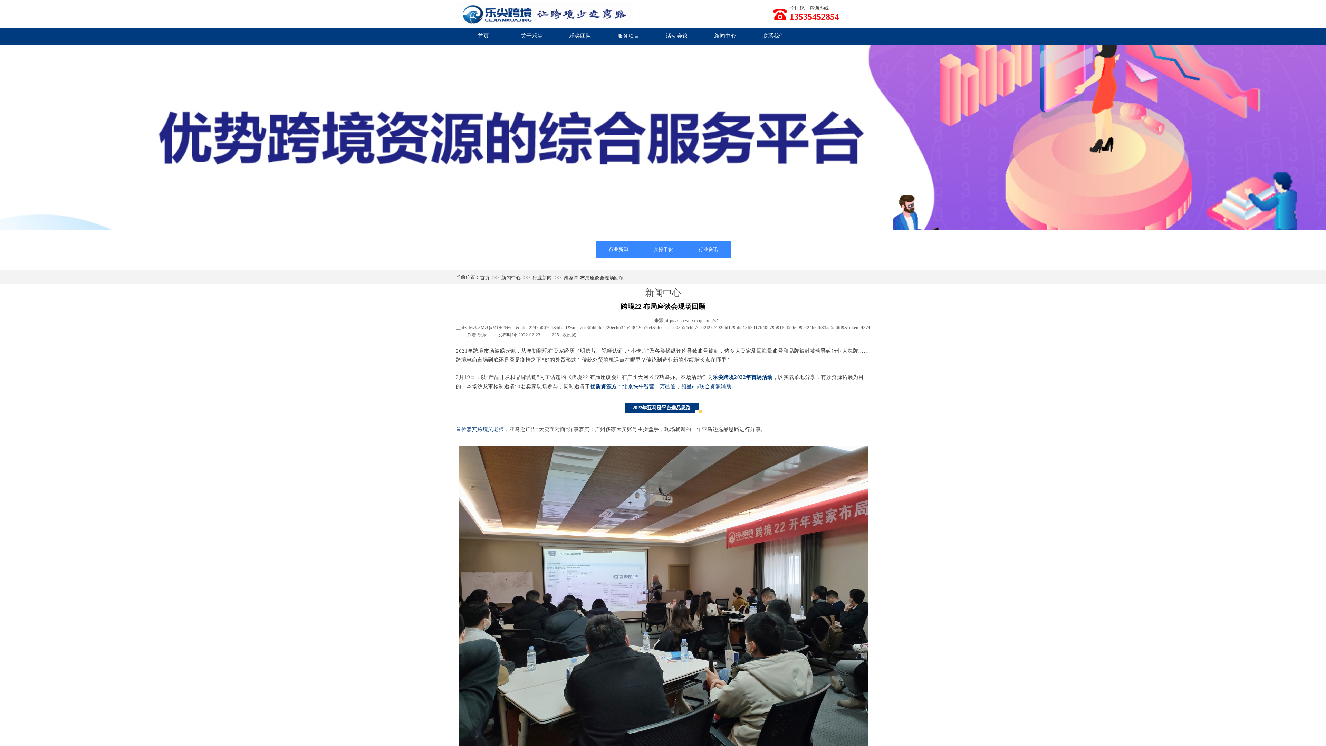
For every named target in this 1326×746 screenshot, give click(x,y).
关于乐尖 (532, 36)
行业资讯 (708, 249)
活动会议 (677, 36)
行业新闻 (618, 249)
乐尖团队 (580, 36)
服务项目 (628, 36)
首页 (483, 36)
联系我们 (773, 36)
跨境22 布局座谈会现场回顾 (594, 277)
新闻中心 (725, 36)
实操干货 (663, 249)
